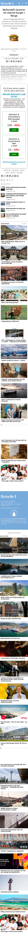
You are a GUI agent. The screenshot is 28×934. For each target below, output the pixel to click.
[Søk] (19, 3)
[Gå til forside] (8, 3)
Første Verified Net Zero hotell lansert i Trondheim (16, 215)
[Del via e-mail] (14, 61)
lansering (19, 172)
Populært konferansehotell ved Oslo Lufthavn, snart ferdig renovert (16, 196)
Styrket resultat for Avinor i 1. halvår (15, 203)
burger (22, 170)
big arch (13, 172)
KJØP (14, 130)
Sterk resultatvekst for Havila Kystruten (16, 188)
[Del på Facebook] (7, 61)
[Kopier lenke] (16, 61)
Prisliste (14, 164)
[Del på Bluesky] (19, 61)
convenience (15, 170)
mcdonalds (7, 170)
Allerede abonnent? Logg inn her (14, 162)
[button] (3, 180)
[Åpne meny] (25, 3)
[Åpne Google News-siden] (21, 61)
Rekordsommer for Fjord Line (15, 208)
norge (7, 172)
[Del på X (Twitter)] (9, 61)
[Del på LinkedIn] (11, 61)
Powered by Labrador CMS (14, 533)
